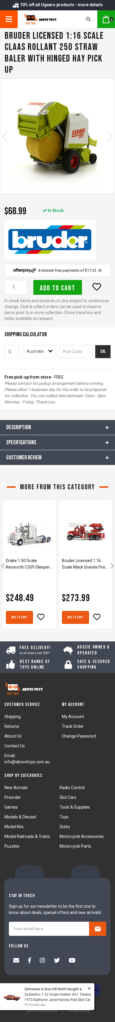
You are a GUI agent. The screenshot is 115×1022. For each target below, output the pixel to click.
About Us (13, 736)
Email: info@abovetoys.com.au (27, 758)
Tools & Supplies (75, 807)
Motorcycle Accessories (82, 836)
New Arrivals (16, 787)
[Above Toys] (45, 19)
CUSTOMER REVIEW (24, 457)
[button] (96, 287)
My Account (73, 716)
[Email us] (16, 961)
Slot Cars (68, 797)
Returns (11, 726)
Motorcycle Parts (75, 846)
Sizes (65, 826)
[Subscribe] (97, 929)
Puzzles (11, 846)
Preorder (12, 797)
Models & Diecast (20, 817)
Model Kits (14, 826)
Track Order (73, 726)
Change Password (79, 736)
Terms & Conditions (42, 1011)
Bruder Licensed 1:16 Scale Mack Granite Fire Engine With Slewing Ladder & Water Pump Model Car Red (83, 564)
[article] (29, 566)
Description (18, 427)
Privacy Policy (78, 1011)
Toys (64, 817)
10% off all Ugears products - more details (61, 4)
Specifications (21, 442)
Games (11, 807)
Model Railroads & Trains (27, 836)
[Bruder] (50, 240)
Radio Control (72, 787)
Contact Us (14, 745)
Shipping (12, 716)
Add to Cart (57, 288)
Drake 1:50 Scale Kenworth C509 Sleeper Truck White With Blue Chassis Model (28, 564)
